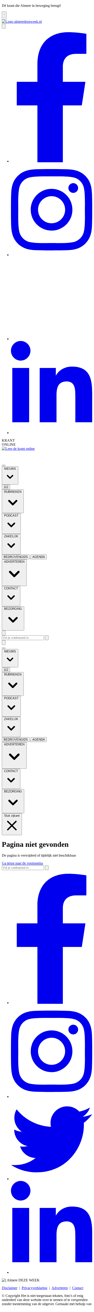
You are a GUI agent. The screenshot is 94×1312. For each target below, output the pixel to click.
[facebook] (51, 161)
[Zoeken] (47, 637)
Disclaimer (9, 1288)
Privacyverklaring (34, 1288)
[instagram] (51, 255)
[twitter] (51, 339)
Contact (77, 1288)
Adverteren (60, 1288)
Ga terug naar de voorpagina (22, 863)
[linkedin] (51, 433)
